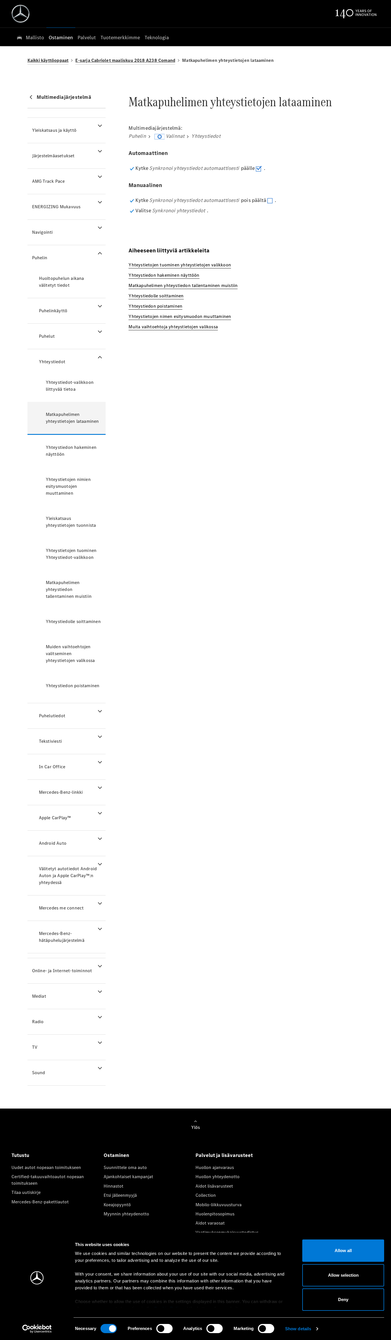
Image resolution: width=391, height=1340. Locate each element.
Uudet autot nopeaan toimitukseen (46, 1167)
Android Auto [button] (52, 843)
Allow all (343, 1250)
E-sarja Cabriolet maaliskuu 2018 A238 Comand (125, 60)
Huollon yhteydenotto (218, 1177)
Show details (298, 1328)
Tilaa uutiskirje (26, 1192)
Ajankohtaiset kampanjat (128, 1177)
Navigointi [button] (42, 232)
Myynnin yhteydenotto (126, 1214)
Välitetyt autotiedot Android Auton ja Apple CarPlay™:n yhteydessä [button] (68, 875)
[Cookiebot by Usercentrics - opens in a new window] (37, 1329)
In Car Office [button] (52, 767)
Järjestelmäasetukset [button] (53, 156)
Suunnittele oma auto (125, 1167)
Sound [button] (38, 1073)
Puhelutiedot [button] (52, 716)
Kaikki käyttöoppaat (48, 60)
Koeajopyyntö (117, 1205)
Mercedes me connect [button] (61, 908)
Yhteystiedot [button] (52, 362)
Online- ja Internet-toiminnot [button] (62, 971)
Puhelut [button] (47, 336)
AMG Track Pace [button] (48, 181)
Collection (206, 1195)
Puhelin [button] (39, 258)
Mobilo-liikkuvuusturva (219, 1205)
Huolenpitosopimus (215, 1214)
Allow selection (343, 1275)
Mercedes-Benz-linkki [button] (61, 792)
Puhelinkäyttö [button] (53, 311)
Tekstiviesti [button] (50, 741)
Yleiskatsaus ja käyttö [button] (54, 130)
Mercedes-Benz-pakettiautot (40, 1202)
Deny (343, 1299)
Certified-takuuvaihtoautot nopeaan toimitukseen (47, 1180)
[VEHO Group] (20, 14)
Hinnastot (113, 1186)
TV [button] (34, 1047)
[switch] (164, 1328)
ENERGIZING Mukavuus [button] (56, 207)
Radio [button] (38, 1022)
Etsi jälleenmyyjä (120, 1195)
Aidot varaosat (210, 1223)
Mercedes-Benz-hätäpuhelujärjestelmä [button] (61, 936)
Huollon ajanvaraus (215, 1167)
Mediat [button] (39, 996)
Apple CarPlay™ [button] (55, 818)
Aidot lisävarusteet (214, 1186)
